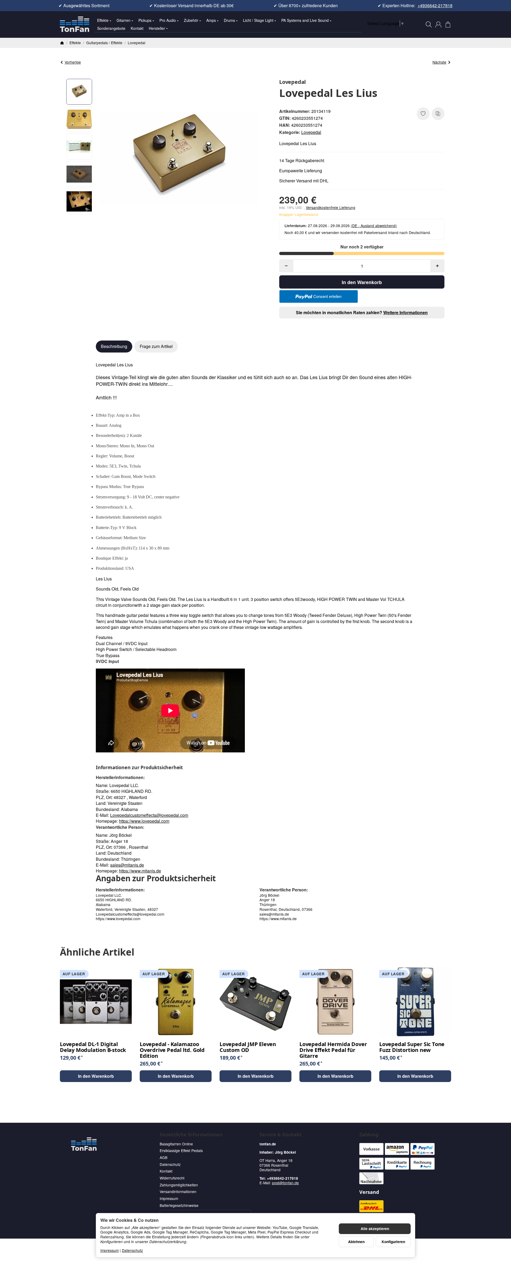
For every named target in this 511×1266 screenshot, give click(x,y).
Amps (211, 20)
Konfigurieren (393, 1241)
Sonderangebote (111, 28)
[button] (79, 91)
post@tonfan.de (285, 1182)
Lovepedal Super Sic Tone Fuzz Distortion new (411, 1047)
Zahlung (368, 1134)
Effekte (103, 20)
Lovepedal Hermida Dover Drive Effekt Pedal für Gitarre (333, 1050)
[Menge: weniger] (286, 265)
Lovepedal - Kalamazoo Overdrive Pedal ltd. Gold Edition (172, 1050)
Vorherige (73, 62)
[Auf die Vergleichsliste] (438, 113)
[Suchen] (429, 24)
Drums (229, 20)
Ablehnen (356, 1241)
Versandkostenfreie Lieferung (330, 207)
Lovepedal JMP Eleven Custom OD (248, 1047)
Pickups (144, 20)
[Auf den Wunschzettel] (423, 113)
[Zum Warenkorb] (448, 24)
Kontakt (137, 28)
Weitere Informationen (405, 312)
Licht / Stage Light (258, 20)
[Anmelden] (438, 24)
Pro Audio (167, 20)
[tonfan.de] (84, 1144)
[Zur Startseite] (74, 24)
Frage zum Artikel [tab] (156, 346)
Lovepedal (311, 132)
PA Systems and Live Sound (305, 20)
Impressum (109, 1250)
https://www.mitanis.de (140, 871)
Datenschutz (132, 1250)
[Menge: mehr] (437, 265)
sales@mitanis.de (127, 865)
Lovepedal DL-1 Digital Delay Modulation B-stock (93, 1047)
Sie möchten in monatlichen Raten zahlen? (362, 312)
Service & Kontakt (280, 1134)
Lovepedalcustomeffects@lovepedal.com (149, 815)
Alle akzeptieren (375, 1228)
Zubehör (191, 20)
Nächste (439, 62)
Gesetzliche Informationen (191, 1134)
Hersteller (157, 28)
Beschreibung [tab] (114, 346)
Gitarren (123, 20)
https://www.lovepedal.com (144, 821)
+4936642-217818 (435, 6)
